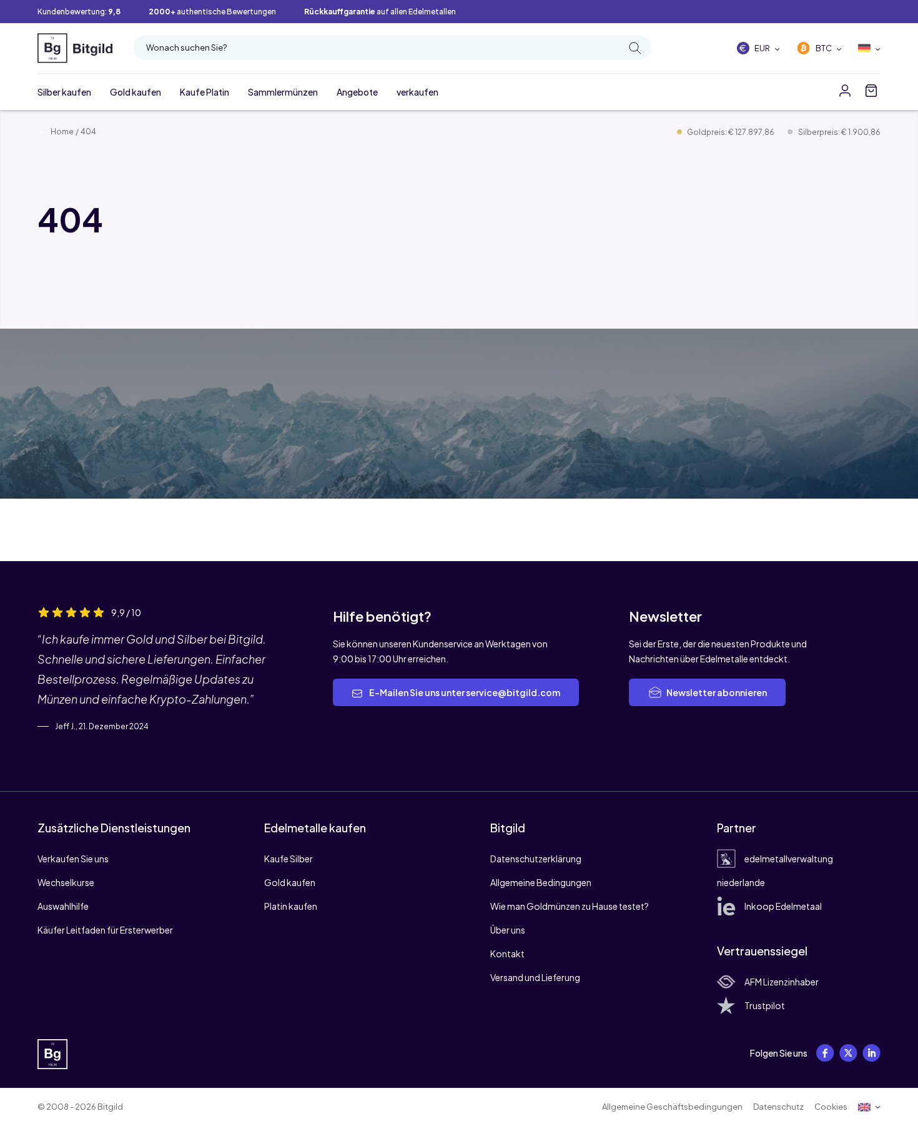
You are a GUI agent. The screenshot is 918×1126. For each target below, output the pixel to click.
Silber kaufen (64, 91)
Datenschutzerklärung (535, 858)
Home (61, 131)
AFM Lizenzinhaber (781, 981)
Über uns (507, 929)
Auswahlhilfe (63, 906)
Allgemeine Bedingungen (540, 882)
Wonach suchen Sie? (186, 47)
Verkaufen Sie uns (73, 858)
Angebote (357, 91)
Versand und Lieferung (535, 977)
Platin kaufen (290, 906)
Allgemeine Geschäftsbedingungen (672, 1107)
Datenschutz (778, 1107)
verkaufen (417, 91)
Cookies (830, 1107)
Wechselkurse (65, 882)
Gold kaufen (135, 91)
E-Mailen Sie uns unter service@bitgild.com (464, 692)
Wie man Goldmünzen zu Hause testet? (569, 906)
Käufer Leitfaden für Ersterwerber (105, 929)
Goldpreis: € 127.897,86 (731, 132)
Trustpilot (764, 1005)
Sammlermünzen (283, 91)
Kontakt (507, 953)
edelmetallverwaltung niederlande (775, 870)
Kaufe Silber (288, 858)
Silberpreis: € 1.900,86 (839, 132)
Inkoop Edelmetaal (783, 906)
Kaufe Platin (204, 91)
